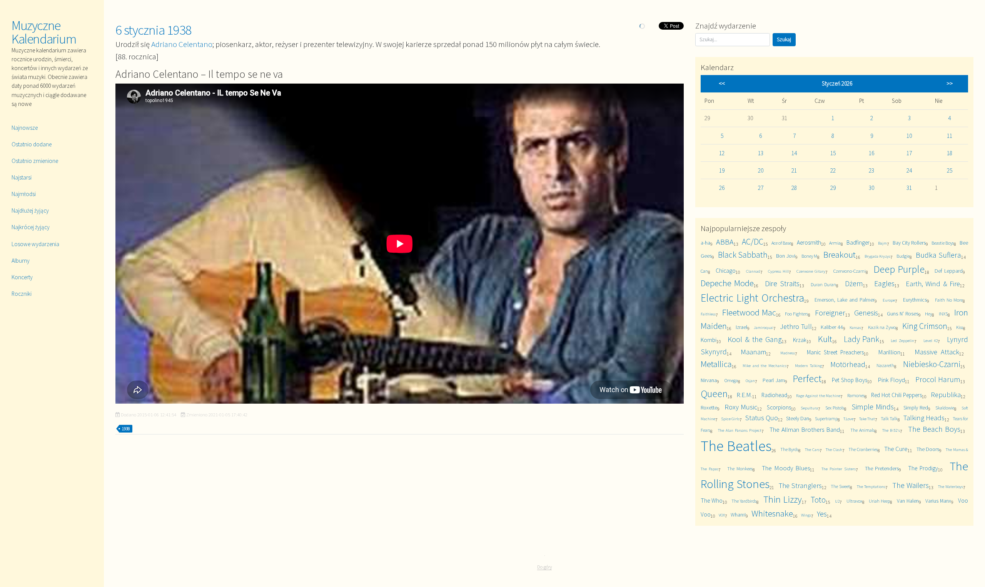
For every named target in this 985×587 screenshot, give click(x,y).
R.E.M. (744, 395)
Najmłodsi (24, 194)
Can (704, 271)
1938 (126, 428)
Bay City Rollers (909, 242)
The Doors (928, 449)
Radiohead (774, 395)
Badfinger (858, 242)
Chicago (726, 270)
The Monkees (740, 468)
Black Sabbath (743, 255)
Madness (787, 353)
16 (871, 153)
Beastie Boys (943, 243)
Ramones (856, 395)
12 (722, 153)
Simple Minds (872, 406)
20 (760, 170)
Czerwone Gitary (810, 271)
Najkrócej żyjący (31, 227)
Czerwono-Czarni (849, 271)
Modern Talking (808, 365)
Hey (928, 314)
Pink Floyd (891, 380)
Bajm (882, 243)
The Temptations (871, 486)
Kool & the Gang (755, 339)
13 (760, 153)
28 (794, 187)
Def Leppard (949, 270)
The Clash (834, 449)
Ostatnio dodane (32, 144)
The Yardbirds (743, 501)
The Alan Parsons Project (739, 430)
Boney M (809, 256)
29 (833, 187)
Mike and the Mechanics (764, 365)
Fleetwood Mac (749, 312)
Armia (835, 243)
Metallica (716, 363)
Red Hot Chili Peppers (896, 395)
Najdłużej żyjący (30, 210)
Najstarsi (22, 177)
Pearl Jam (774, 380)
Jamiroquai (763, 327)
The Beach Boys (934, 429)
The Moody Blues (786, 468)
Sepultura (809, 408)
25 (949, 170)
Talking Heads (924, 417)
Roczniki (22, 293)
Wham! (738, 514)
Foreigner (830, 312)
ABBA (725, 242)
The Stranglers (800, 485)
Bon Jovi (785, 255)
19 (722, 170)
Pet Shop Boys (850, 380)
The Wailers (910, 485)
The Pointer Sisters (838, 468)
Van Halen (908, 500)
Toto (818, 500)
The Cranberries (863, 449)
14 (794, 153)
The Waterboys (950, 486)
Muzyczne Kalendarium (44, 32)
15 (833, 153)
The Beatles (736, 445)
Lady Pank (862, 339)
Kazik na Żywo (882, 327)
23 (871, 170)
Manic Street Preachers (835, 352)
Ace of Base (781, 243)
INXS (943, 314)
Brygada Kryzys (877, 256)
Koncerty (22, 277)
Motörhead (847, 364)
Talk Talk (889, 418)
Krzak (799, 340)
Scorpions (779, 407)
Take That (867, 418)
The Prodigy (923, 468)
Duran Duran (823, 284)
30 (871, 187)
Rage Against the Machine (818, 395)
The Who (712, 500)
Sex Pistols (834, 408)
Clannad (753, 271)
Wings (806, 515)
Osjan (750, 380)
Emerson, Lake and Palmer (845, 299)
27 (760, 187)
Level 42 (930, 340)
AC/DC (752, 241)
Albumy (21, 260)
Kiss (959, 327)
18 (949, 153)
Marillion (889, 352)
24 (909, 170)
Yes (822, 513)
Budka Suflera (938, 255)
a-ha (705, 242)
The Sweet (840, 486)
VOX (722, 515)
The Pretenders (882, 468)
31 (909, 187)
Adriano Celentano (181, 44)
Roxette (709, 407)
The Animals (862, 430)
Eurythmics (915, 299)
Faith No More (949, 300)
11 (949, 135)
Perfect (807, 378)
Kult (825, 338)
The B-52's (891, 430)
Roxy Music (741, 407)
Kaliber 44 (832, 327)
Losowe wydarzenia (35, 244)
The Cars (812, 449)
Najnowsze (25, 127)
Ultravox (854, 501)
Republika (946, 394)
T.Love (848, 418)
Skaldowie (944, 408)
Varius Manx (938, 500)
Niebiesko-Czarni (931, 364)
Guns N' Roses (902, 313)
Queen (714, 393)
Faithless (708, 314)
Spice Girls (730, 418)
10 (909, 135)
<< (722, 83)
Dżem (854, 283)
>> (950, 83)
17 (909, 153)
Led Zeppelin (902, 340)
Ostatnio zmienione (35, 160)
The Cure (896, 448)
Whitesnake (772, 513)
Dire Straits (782, 283)
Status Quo (761, 417)
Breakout (839, 254)
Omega (731, 380)
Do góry (544, 567)
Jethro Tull (796, 326)
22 (833, 170)
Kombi (708, 340)
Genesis (866, 312)
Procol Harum (938, 379)
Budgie (903, 256)
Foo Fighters (796, 314)
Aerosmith (809, 242)
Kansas (855, 327)
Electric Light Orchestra (752, 298)
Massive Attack (937, 351)
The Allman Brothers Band (805, 429)
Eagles (884, 283)
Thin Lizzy (782, 499)
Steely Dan (797, 418)
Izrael (741, 327)
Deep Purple (899, 269)
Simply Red (915, 407)
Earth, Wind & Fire (933, 283)
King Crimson (924, 326)
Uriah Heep (879, 501)
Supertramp (826, 418)
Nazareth (885, 365)
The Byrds (789, 449)
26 (722, 187)
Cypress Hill (778, 271)
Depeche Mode (727, 282)
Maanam (753, 351)
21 (794, 170)
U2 (837, 501)
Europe (889, 300)
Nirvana (709, 380)
